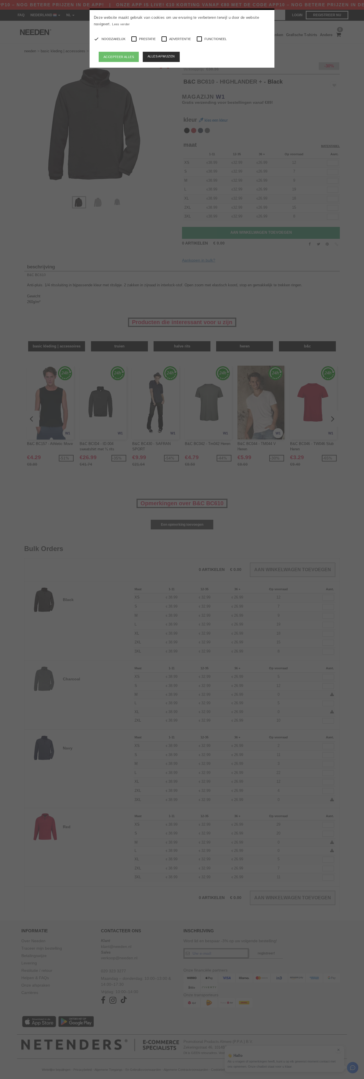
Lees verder (121, 24)
